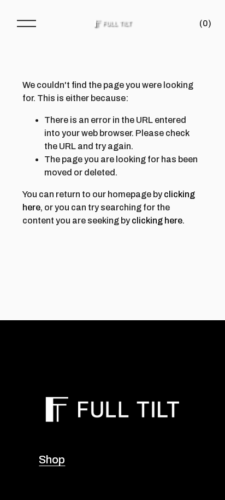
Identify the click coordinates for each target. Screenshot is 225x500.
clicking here (157, 220)
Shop (52, 460)
